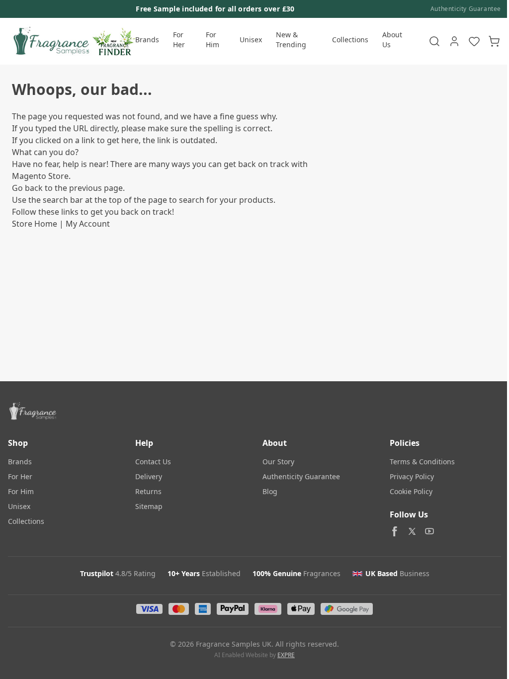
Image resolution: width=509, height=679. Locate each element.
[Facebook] (395, 531)
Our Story (278, 461)
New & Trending (291, 39)
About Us (392, 39)
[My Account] (454, 41)
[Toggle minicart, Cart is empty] (494, 41)
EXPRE (286, 655)
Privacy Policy (412, 476)
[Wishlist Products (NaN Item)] (474, 41)
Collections (350, 39)
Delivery (148, 476)
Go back (27, 187)
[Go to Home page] (50, 41)
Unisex (251, 39)
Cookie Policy (411, 491)
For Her (179, 39)
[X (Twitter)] (412, 531)
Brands (147, 39)
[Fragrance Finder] (113, 41)
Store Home (34, 223)
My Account (88, 223)
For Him (212, 39)
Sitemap (149, 506)
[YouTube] (429, 531)
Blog (269, 491)
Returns (148, 491)
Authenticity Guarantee (465, 9)
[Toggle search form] (434, 41)
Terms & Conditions (422, 461)
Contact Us (153, 461)
